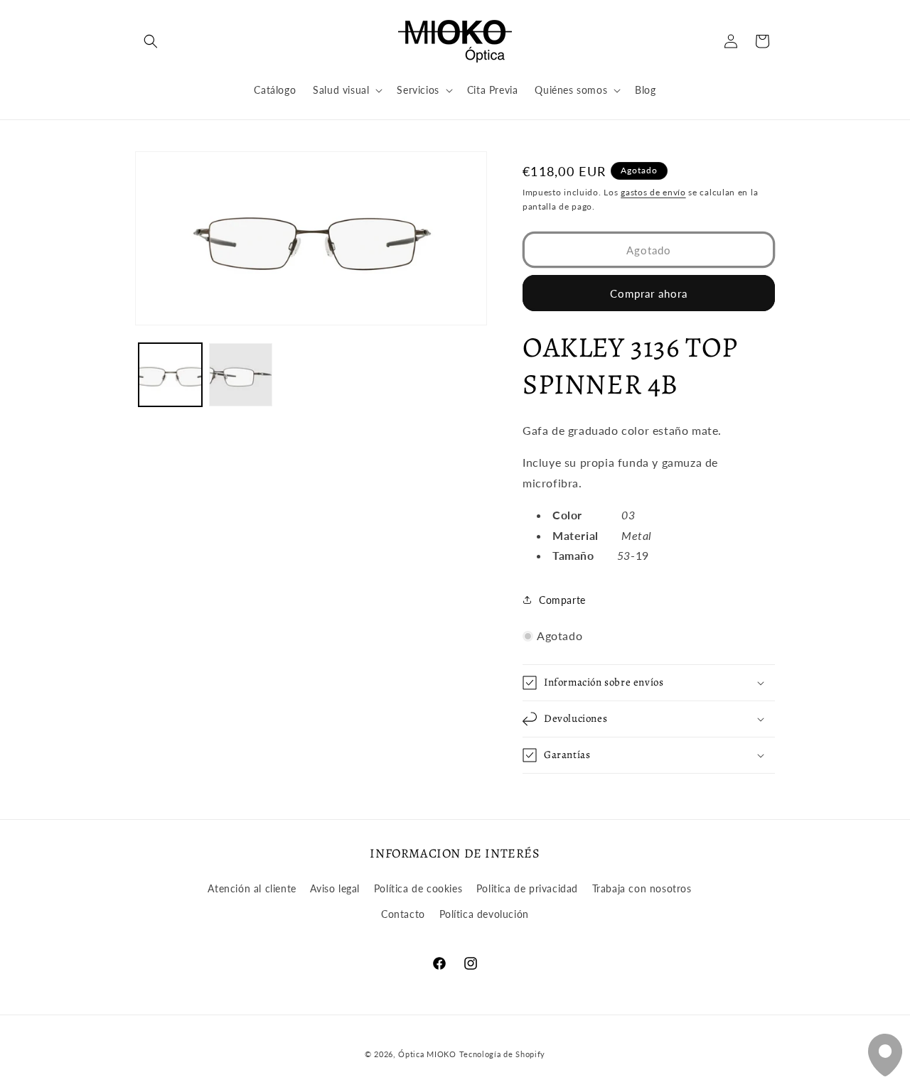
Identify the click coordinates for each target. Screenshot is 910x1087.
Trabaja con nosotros (642, 888)
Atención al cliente (252, 888)
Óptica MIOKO (427, 1054)
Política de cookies (418, 888)
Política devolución (484, 914)
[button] (150, 41)
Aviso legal (335, 888)
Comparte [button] (562, 600)
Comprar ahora (648, 293)
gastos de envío (653, 192)
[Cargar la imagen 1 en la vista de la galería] (170, 374)
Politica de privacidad (527, 888)
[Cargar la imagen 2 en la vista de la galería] (240, 374)
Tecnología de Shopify (502, 1054)
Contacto (403, 914)
